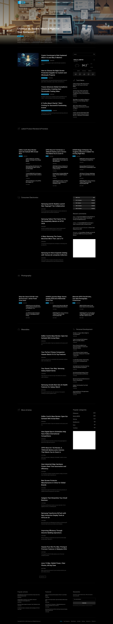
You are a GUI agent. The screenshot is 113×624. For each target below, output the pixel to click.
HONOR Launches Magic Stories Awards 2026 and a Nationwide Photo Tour (56, 298)
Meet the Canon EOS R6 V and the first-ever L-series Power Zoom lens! (28, 298)
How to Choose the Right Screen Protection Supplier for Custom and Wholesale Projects (54, 73)
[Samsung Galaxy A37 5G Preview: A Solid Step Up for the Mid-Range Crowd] (74, 168)
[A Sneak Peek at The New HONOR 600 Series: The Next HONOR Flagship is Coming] (48, 175)
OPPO (47, 156)
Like (94, 197)
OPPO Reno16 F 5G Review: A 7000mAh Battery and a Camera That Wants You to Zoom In (56, 152)
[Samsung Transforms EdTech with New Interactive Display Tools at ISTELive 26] (28, 518)
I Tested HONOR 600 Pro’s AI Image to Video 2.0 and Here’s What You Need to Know (34, 175)
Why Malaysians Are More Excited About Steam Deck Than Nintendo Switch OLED (29, 595)
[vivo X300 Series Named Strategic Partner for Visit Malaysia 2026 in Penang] (21, 314)
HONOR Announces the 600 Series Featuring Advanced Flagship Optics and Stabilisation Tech (33, 307)
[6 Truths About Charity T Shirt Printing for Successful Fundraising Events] (28, 109)
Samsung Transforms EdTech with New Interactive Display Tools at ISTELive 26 (53, 515)
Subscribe (84, 603)
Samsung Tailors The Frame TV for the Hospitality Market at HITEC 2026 (53, 221)
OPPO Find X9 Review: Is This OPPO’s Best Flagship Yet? (33, 181)
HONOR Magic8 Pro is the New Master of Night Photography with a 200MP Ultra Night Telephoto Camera (87, 314)
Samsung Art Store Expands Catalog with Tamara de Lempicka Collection (54, 254)
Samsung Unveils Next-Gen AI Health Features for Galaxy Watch (54, 386)
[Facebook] (86, 2)
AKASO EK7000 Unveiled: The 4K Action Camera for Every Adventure (87, 306)
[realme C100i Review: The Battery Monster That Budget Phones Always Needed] (21, 160)
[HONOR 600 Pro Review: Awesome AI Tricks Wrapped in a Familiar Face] (74, 160)
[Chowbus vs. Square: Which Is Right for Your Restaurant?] (56, 24)
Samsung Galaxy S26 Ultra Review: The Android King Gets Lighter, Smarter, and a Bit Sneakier (34, 167)
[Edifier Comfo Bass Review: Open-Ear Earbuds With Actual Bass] (30, 145)
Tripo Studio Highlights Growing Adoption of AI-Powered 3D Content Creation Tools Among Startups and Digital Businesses (84, 218)
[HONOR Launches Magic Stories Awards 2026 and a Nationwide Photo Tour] (56, 291)
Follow (93, 200)
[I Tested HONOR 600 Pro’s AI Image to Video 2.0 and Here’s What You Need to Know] (21, 175)
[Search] (94, 54)
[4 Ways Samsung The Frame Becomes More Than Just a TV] (28, 241)
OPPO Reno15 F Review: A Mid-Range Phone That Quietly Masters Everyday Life (87, 175)
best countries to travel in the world (80, 227)
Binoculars (75, 232)
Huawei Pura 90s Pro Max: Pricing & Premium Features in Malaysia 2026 (54, 548)
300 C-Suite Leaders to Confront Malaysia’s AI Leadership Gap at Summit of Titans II (81, 107)
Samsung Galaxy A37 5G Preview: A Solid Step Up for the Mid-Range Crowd (87, 166)
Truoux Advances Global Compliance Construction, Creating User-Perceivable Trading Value (54, 89)
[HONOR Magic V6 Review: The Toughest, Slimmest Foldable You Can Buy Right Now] (83, 145)
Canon (20, 302)
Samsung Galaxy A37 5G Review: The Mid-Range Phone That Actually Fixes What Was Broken (60, 160)
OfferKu (74, 223)
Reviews (20, 156)
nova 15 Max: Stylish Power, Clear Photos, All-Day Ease (53, 564)
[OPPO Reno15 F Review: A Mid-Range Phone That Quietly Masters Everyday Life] (74, 175)
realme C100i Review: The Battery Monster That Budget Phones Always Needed (33, 160)
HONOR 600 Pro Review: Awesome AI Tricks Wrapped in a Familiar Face (87, 159)
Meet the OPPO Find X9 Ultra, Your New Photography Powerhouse (82, 298)
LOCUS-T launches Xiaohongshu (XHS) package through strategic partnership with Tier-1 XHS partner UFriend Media (81, 114)
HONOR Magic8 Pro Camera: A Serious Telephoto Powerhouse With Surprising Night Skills (87, 182)
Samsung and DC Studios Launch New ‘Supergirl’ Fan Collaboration (53, 205)
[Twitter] (92, 2)
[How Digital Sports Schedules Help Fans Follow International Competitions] (93, 367)
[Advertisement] (84, 248)
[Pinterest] (94, 2)
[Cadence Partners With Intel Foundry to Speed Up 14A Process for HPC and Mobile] (93, 85)
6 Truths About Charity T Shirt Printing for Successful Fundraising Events (53, 105)
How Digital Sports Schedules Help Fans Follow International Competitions (81, 366)
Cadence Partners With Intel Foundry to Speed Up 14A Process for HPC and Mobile (81, 85)
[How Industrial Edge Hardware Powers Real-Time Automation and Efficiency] (93, 373)
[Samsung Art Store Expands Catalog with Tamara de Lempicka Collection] (28, 257)
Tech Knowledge (45, 60)
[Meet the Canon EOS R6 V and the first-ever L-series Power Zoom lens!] (30, 291)
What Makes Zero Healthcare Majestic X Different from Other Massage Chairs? (81, 100)
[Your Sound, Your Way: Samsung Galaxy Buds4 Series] (28, 373)
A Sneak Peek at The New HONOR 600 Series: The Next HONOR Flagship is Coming (60, 175)
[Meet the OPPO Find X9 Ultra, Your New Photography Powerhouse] (83, 291)
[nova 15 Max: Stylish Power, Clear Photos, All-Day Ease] (28, 567)
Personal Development (46, 110)
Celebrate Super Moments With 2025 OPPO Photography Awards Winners (60, 306)
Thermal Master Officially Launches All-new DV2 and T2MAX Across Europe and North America (84, 234)
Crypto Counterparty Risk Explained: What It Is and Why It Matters (54, 56)
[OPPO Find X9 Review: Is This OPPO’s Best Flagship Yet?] (21, 182)
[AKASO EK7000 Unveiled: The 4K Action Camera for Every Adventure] (74, 307)
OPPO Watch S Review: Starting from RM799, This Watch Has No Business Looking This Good (60, 167)
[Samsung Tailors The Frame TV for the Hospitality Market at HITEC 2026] (28, 224)
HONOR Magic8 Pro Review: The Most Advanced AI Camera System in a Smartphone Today (60, 182)
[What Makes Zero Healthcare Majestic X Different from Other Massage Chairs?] (93, 100)
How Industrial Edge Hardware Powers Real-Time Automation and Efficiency (80, 373)
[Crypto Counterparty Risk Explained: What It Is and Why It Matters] (28, 60)
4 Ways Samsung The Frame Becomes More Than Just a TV (52, 237)
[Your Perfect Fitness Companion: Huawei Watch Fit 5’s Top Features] (28, 356)
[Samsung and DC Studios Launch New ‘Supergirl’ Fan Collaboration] (28, 208)
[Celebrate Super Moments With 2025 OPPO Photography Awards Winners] (48, 307)
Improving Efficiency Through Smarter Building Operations (81, 392)
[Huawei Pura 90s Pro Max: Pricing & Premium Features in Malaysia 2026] (28, 551)
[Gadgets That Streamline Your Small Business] (93, 386)
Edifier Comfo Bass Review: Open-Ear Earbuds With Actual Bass (28, 152)
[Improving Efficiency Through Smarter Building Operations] (93, 393)
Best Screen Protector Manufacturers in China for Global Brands (81, 379)
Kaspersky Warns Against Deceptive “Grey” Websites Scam (29, 604)
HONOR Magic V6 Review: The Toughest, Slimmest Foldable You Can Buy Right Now (83, 152)
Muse (74, 216)
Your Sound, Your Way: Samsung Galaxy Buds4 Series (52, 369)
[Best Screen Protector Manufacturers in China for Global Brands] (93, 380)
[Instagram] (89, 2)
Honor (74, 156)
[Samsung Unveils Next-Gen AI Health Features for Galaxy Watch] (28, 389)
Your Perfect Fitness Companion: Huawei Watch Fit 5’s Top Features (53, 353)
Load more (42, 576)
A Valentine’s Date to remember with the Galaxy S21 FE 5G (28, 608)
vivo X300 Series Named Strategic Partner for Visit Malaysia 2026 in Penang (33, 314)
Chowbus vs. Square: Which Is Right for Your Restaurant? (38, 30)
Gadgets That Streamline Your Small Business (54, 499)
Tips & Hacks (20, 36)
